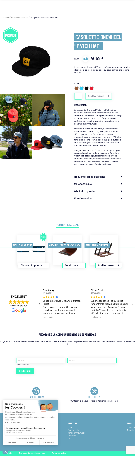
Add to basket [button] (106, 265)
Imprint (9, 453)
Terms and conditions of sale (32, 453)
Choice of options (31, 265)
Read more (71, 265)
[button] (133, 304)
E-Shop (71, 427)
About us (131, 427)
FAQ (69, 438)
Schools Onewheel (76, 433)
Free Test (72, 436)
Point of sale (73, 430)
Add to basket (96, 96)
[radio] (77, 88)
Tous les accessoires (19, 18)
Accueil (6, 18)
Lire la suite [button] (48, 317)
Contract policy (59, 453)
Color (76, 84)
